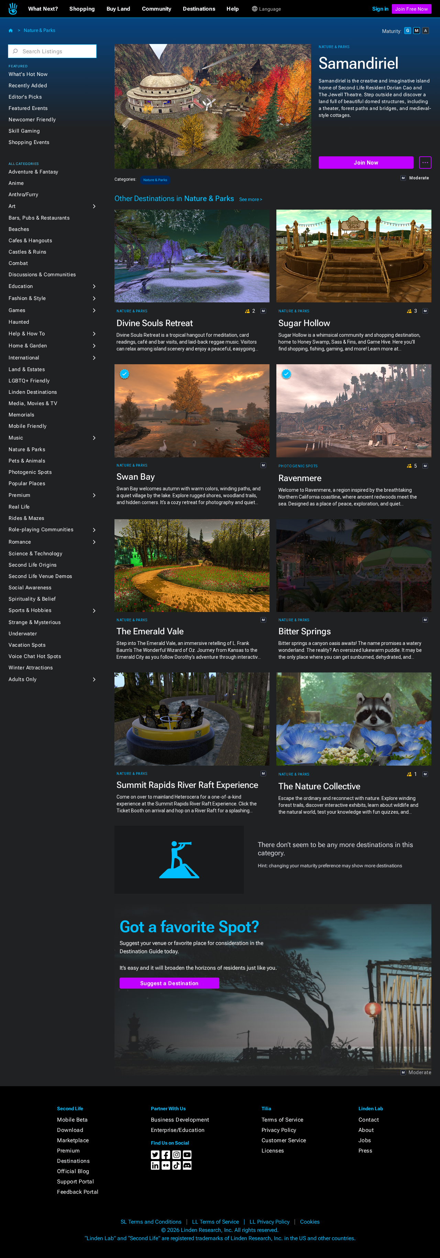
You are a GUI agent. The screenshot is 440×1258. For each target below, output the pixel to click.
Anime (16, 183)
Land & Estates (27, 369)
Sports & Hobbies (30, 610)
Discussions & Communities (42, 274)
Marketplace (73, 1140)
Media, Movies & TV (33, 403)
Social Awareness (30, 588)
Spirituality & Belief (32, 599)
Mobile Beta (72, 1119)
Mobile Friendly (28, 426)
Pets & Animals (27, 461)
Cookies (310, 1221)
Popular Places (27, 483)
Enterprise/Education (178, 1130)
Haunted (19, 322)
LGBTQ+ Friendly (29, 381)
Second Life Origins (33, 565)
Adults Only (23, 679)
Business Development (180, 1119)
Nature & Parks (39, 30)
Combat (18, 263)
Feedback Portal (78, 1192)
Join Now (366, 162)
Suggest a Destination (169, 983)
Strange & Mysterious (34, 622)
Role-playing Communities (41, 529)
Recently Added (28, 85)
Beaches (19, 229)
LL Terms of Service (215, 1221)
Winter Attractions (31, 668)
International (24, 358)
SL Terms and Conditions (151, 1221)
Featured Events (28, 108)
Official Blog (73, 1171)
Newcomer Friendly (32, 119)
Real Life (19, 507)
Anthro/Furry (23, 194)
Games (17, 310)
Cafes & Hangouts (30, 240)
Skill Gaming (24, 131)
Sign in (380, 8)
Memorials (21, 415)
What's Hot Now (28, 74)
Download (70, 1130)
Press (366, 1150)
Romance (20, 542)
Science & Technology (35, 553)
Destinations (73, 1161)
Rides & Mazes (26, 518)
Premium (20, 495)
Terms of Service (283, 1119)
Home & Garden (28, 346)
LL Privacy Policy (269, 1221)
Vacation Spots (27, 645)
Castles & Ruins (27, 252)
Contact (369, 1119)
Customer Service (284, 1140)
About (366, 1130)
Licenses (273, 1150)
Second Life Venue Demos (40, 576)
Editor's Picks (25, 97)
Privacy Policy (279, 1130)
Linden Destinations (33, 392)
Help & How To (27, 334)
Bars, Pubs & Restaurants (39, 218)
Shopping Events (29, 142)
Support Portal (75, 1181)
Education (21, 286)
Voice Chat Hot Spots (35, 656)
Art (12, 206)
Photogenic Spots (30, 472)
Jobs (365, 1140)
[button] (43, 9)
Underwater (23, 634)
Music (16, 438)
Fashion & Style (27, 298)
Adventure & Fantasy (33, 172)
